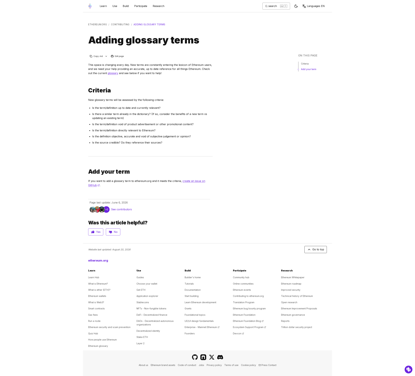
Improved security (290, 289)
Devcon (238, 333)
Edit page (117, 56)
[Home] (90, 6)
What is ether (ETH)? (99, 289)
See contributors (121, 209)
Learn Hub (93, 277)
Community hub (241, 277)
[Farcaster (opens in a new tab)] (203, 357)
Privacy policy (214, 365)
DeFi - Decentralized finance (151, 314)
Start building (192, 296)
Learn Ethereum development (200, 302)
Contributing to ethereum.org (248, 296)
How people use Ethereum (102, 339)
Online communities (243, 283)
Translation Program (243, 302)
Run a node (94, 321)
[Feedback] (408, 369)
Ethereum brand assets (163, 365)
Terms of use (231, 365)
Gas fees (93, 314)
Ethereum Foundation (244, 314)
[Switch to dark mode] (296, 6)
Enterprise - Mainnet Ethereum (202, 327)
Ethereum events (242, 289)
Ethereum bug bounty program (249, 308)
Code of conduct (187, 365)
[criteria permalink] (87, 90)
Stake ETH (142, 337)
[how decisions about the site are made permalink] (87, 171)
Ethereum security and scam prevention (109, 327)
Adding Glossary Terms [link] (149, 24)
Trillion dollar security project (296, 327)
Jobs (201, 365)
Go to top (318, 249)
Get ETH (140, 289)
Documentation (193, 289)
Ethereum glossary (98, 346)
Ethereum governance (293, 314)
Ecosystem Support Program (249, 327)
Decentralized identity (148, 330)
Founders (190, 333)
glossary (113, 73)
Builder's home (193, 277)
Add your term (308, 69)
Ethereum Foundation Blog (248, 321)
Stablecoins (142, 302)
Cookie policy (248, 365)
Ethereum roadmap (291, 283)
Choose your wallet (146, 283)
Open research (289, 302)
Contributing (120, 24)
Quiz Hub (93, 333)
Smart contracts (96, 308)
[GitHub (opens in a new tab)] (195, 357)
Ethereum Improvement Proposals (299, 308)
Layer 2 (140, 343)
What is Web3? (96, 302)
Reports (285, 321)
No (116, 231)
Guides (140, 277)
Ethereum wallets (97, 296)
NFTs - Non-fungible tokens (151, 308)
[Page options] (106, 56)
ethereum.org (97, 24)
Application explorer (147, 296)
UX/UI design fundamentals (199, 321)
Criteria (305, 63)
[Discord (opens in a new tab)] (220, 357)
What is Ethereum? (98, 283)
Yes (98, 231)
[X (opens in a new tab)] (212, 357)
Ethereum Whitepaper (292, 277)
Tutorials (189, 283)
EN (316, 6)
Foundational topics (195, 314)
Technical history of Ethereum (297, 296)
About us (143, 365)
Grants (188, 308)
